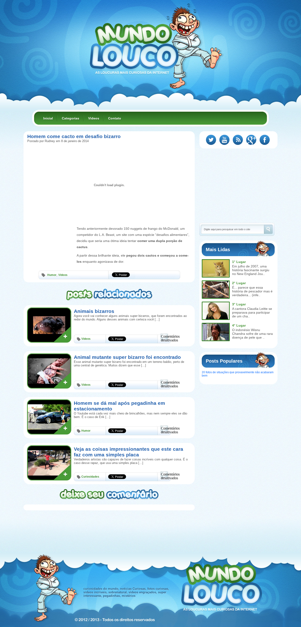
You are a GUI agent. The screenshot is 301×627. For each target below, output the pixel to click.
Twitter (211, 140)
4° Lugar (239, 325)
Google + (251, 140)
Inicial (48, 118)
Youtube (224, 140)
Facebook (265, 140)
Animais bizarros (94, 311)
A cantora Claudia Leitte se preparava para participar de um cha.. (252, 312)
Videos (93, 118)
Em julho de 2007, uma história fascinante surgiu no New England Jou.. (250, 270)
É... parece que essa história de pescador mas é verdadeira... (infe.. (252, 291)
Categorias (70, 118)
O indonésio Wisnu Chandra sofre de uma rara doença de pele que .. (252, 333)
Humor (51, 275)
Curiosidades (90, 476)
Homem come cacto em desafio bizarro (74, 136)
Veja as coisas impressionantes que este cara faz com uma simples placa (128, 451)
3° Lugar (239, 304)
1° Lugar (239, 262)
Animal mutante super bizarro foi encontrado (127, 357)
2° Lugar (239, 283)
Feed (238, 140)
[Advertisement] (50, 236)
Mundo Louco (134, 45)
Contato (114, 118)
